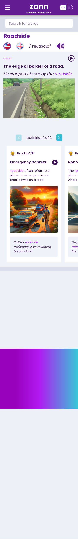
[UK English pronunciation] (20, 46)
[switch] (66, 7)
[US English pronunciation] (7, 46)
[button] (61, 46)
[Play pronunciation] (71, 58)
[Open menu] (7, 7)
